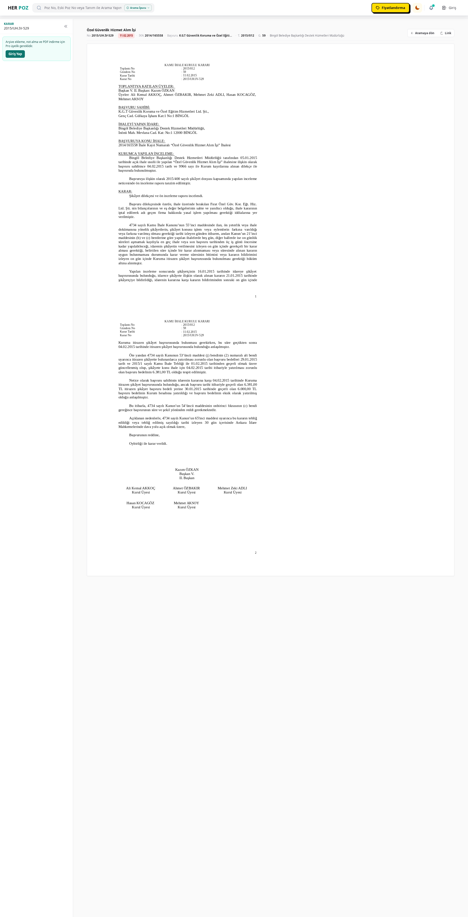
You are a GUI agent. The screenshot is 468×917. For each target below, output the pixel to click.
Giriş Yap (15, 54)
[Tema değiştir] (417, 8)
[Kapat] (65, 26)
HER (18, 7)
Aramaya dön (424, 33)
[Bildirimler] (431, 8)
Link (448, 33)
